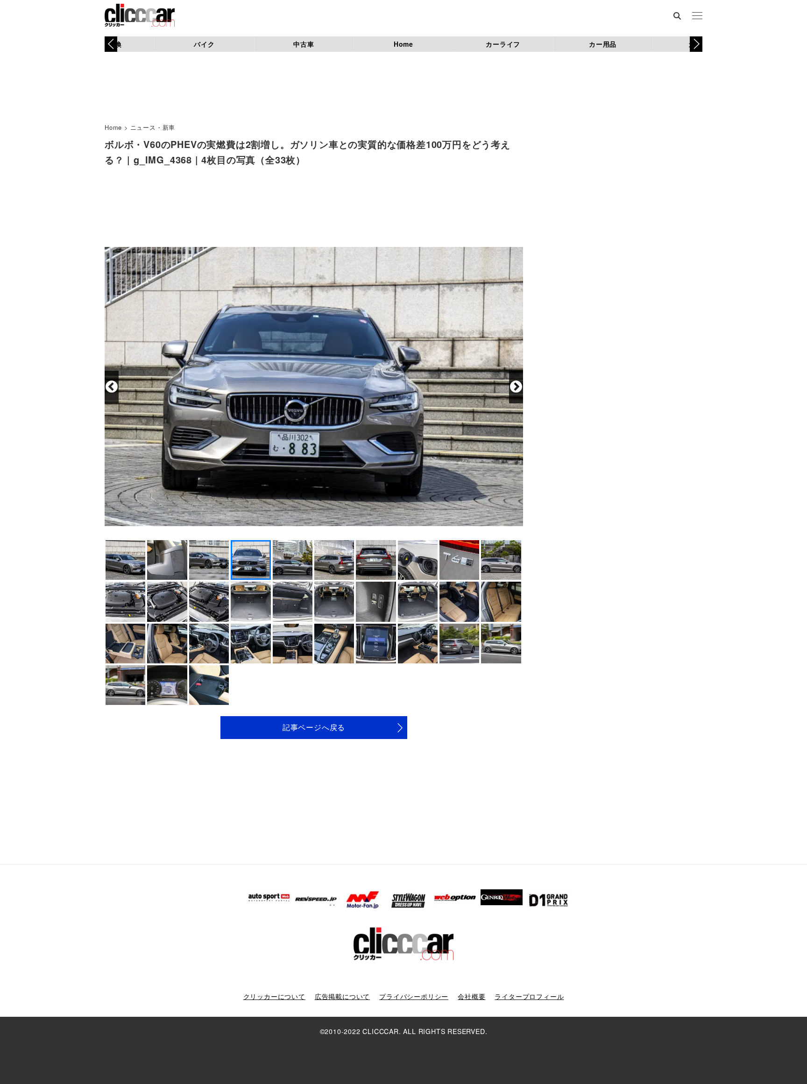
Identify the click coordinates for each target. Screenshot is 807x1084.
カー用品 (602, 44)
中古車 (303, 44)
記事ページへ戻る (314, 727)
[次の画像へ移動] (516, 387)
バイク (204, 44)
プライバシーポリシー (413, 996)
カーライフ (503, 44)
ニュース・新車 (153, 127)
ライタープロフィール (529, 996)
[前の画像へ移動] (112, 387)
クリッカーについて (274, 996)
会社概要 (471, 996)
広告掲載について (342, 996)
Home (403, 44)
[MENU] (697, 16)
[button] (696, 44)
